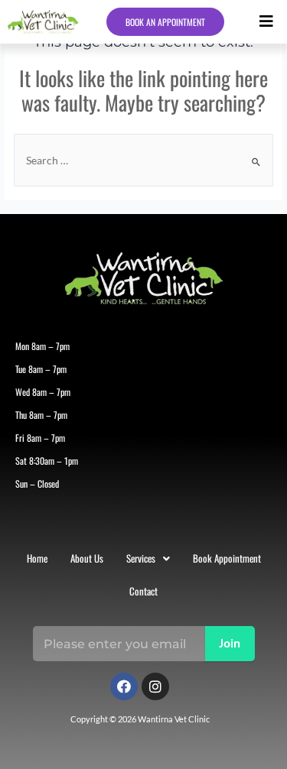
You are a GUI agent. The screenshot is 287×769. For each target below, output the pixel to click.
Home (37, 558)
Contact (143, 591)
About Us (86, 558)
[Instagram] (155, 686)
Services (140, 558)
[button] (266, 21)
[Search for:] (143, 161)
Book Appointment (227, 558)
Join (229, 644)
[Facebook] (124, 686)
